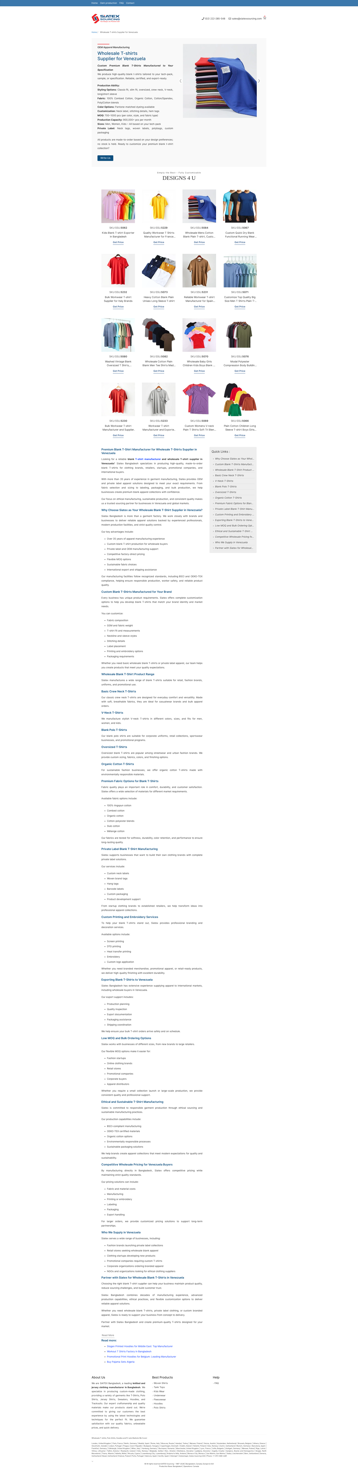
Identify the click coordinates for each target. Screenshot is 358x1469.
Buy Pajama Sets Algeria (121, 1361)
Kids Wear (159, 1391)
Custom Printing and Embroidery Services (235, 514)
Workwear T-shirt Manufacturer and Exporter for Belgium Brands (159, 429)
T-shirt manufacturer (148, 459)
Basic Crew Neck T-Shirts (229, 475)
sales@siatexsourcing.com (247, 18)
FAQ (121, 3)
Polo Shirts (159, 1407)
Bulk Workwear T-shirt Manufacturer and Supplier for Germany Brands (118, 429)
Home (94, 3)
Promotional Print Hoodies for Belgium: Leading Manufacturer (141, 1356)
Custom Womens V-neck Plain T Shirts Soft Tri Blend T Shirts (199, 429)
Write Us (105, 157)
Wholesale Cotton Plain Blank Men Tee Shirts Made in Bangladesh (159, 365)
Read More (108, 1335)
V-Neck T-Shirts (224, 481)
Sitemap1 (174, 1456)
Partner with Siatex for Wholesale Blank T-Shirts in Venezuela (235, 548)
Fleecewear (160, 1399)
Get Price (118, 242)
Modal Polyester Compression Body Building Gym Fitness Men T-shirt (240, 365)
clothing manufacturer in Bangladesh (120, 1387)
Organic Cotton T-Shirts (228, 497)
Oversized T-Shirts (225, 492)
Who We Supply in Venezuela (231, 542)
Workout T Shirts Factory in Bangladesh (129, 1351)
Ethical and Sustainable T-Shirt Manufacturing (235, 531)
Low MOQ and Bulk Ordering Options (235, 525)
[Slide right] (180, 81)
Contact (130, 3)
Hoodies (158, 1403)
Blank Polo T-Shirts (226, 486)
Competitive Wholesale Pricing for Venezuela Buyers (235, 536)
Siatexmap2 (183, 1456)
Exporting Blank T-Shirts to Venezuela (235, 520)
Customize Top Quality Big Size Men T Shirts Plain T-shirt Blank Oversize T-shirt (240, 301)
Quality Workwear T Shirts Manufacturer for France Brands (158, 236)
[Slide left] (259, 81)
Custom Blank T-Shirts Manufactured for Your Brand (235, 464)
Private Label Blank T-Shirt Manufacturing (235, 509)
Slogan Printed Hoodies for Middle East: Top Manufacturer (140, 1346)
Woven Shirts (161, 1383)
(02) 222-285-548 (215, 18)
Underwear (159, 1395)
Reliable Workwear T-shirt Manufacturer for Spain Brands (199, 301)
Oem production (108, 3)
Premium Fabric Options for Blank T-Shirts (235, 503)
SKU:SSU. (118, 227)
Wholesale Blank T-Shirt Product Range (235, 469)
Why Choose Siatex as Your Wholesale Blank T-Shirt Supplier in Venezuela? (235, 458)
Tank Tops (159, 1387)
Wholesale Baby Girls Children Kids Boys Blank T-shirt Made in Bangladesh (199, 365)
